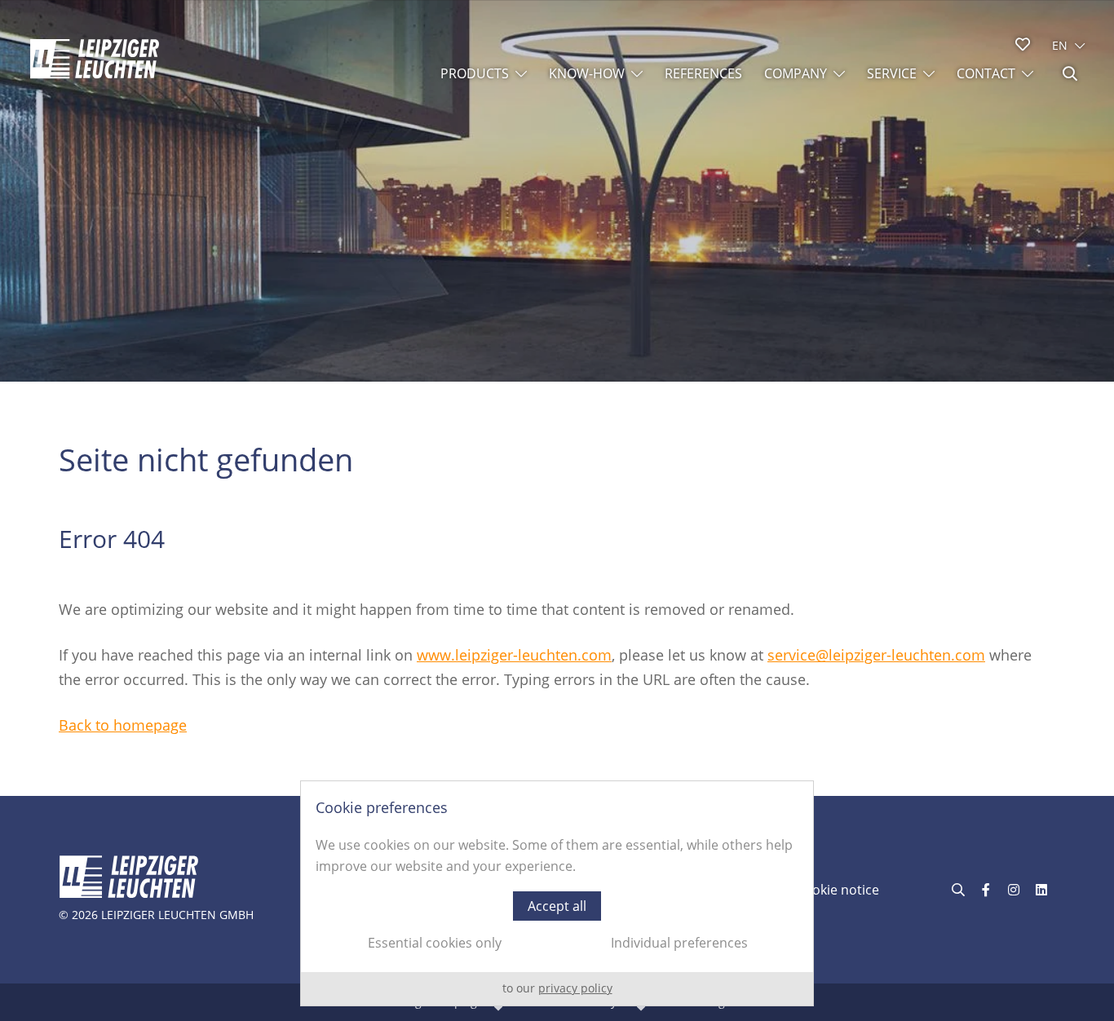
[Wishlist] (1022, 44)
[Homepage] (94, 58)
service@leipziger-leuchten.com (876, 655)
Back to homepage (123, 725)
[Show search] (1070, 73)
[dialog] (557, 893)
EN (1060, 45)
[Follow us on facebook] (986, 890)
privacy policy (575, 988)
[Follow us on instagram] (1014, 890)
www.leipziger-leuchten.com (514, 655)
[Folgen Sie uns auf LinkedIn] (1041, 890)
